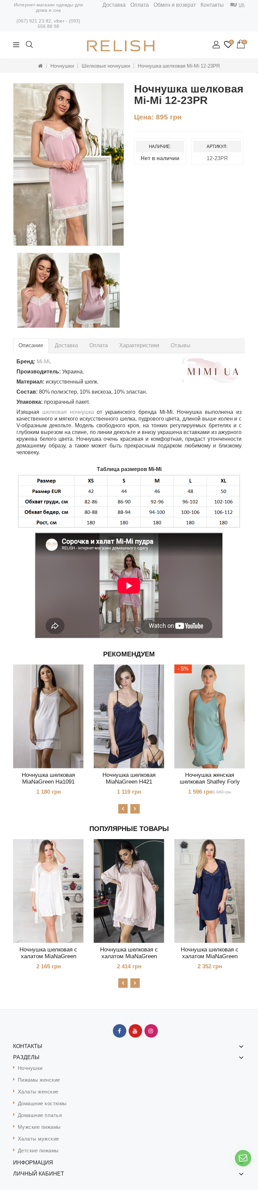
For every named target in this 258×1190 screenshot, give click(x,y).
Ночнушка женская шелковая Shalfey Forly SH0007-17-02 (210, 782)
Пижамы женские (39, 1080)
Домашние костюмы (42, 1103)
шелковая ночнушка (68, 412)
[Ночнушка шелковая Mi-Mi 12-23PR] (68, 164)
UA (242, 4)
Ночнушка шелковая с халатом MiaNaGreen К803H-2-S (48, 956)
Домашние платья (40, 1115)
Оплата (139, 5)
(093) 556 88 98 (59, 23)
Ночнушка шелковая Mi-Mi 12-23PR (179, 66)
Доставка (114, 5)
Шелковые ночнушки (106, 66)
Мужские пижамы (39, 1127)
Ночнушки (62, 66)
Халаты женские (38, 1091)
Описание (30, 345)
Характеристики (139, 345)
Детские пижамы (38, 1150)
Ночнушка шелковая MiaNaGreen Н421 (129, 778)
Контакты (212, 5)
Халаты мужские (38, 1139)
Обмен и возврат (175, 5)
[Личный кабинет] (216, 45)
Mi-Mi (43, 361)
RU (233, 4)
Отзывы (180, 345)
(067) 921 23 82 (33, 21)
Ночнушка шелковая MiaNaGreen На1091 (48, 778)
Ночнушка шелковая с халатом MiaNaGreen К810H (210, 956)
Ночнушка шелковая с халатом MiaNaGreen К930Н (129, 956)
